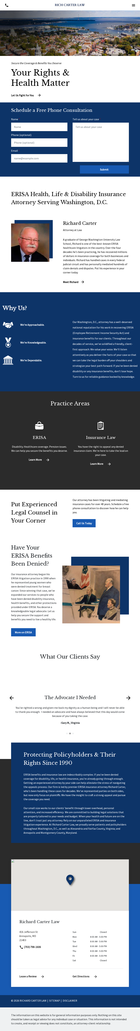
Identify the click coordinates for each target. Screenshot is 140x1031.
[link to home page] (70, 5)
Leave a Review (28, 976)
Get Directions (81, 976)
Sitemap (54, 1000)
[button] (133, 5)
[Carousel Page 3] (73, 733)
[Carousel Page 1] (67, 733)
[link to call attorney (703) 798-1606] (6, 5)
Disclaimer (70, 1000)
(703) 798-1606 (32, 947)
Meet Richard (70, 282)
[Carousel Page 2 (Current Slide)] (70, 733)
